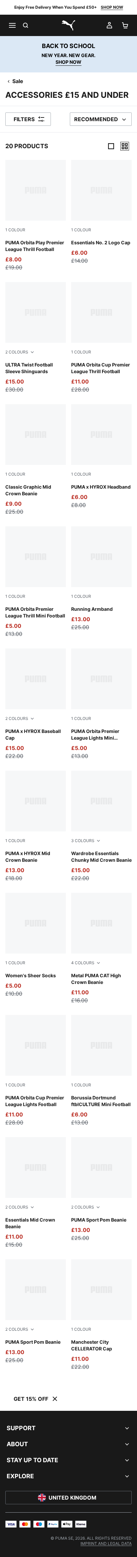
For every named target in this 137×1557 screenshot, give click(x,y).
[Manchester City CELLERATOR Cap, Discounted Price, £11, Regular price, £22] (101, 1315)
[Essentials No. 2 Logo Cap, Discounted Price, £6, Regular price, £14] (101, 212)
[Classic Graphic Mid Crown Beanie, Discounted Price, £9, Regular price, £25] (35, 460)
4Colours (82, 962)
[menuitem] (106, 1543)
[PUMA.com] (68, 25)
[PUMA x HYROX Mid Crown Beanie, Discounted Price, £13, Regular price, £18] (35, 826)
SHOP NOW (112, 7)
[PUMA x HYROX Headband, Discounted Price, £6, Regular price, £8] (101, 456)
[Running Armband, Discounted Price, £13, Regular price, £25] (101, 578)
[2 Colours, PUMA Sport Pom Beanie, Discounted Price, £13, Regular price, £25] (101, 1189)
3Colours (82, 840)
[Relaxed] (125, 146)
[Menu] (12, 25)
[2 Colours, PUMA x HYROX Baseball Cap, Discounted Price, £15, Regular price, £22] (35, 704)
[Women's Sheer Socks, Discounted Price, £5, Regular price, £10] (35, 945)
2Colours (16, 351)
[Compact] (111, 146)
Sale (17, 81)
